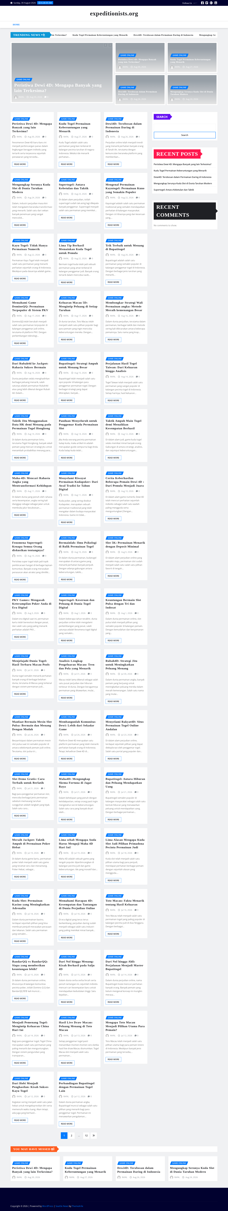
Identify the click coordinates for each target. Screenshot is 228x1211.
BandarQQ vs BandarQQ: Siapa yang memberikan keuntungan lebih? (30, 965)
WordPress (47, 1206)
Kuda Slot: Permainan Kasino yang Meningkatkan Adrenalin (31, 904)
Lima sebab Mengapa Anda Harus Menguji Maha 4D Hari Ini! (77, 843)
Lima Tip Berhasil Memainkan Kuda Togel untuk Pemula (75, 249)
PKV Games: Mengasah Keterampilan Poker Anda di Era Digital (31, 603)
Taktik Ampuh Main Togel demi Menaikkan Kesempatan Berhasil (123, 424)
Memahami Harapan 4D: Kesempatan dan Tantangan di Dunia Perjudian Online (78, 904)
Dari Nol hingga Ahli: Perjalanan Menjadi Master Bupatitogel (124, 965)
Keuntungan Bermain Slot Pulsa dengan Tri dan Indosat (123, 603)
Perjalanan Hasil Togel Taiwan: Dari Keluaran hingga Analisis (121, 367)
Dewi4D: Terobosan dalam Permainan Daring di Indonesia (124, 127)
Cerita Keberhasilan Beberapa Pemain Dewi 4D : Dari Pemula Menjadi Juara (125, 481)
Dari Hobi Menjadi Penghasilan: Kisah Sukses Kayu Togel (30, 1087)
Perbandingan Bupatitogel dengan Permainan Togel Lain (76, 1087)
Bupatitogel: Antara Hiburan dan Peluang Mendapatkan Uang (125, 782)
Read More (20, 164)
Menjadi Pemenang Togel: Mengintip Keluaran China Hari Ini (30, 1026)
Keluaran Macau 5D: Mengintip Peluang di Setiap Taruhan (78, 306)
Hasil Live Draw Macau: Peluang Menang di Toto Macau (76, 1026)
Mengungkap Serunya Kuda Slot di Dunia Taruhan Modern (31, 188)
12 (86, 1135)
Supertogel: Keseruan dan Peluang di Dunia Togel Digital (76, 603)
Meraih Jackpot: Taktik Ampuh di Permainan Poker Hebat (31, 843)
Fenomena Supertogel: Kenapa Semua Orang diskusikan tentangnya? (28, 546)
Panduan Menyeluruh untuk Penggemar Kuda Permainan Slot (78, 424)
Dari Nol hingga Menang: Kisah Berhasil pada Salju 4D (77, 965)
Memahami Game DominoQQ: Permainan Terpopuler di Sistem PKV (30, 306)
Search (162, 117)
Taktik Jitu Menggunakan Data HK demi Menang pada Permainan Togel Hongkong (31, 424)
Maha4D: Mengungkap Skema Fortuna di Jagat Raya (75, 782)
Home (16, 25)
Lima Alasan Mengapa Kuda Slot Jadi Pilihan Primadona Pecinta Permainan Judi (125, 843)
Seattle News (62, 1206)
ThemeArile (77, 1206)
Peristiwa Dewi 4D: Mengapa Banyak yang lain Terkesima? (32, 127)
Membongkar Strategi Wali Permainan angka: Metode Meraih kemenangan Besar (124, 306)
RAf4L (22, 97)
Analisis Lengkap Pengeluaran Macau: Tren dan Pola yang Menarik (76, 664)
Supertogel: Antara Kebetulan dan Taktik (174, 189)
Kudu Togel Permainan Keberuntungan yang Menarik (74, 127)
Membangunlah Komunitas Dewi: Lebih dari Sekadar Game (77, 725)
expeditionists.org (114, 13)
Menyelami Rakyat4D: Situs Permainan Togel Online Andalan (125, 725)
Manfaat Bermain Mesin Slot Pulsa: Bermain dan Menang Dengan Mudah (32, 725)
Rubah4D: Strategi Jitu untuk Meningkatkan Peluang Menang (121, 664)
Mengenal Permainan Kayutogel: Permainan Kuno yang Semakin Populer (125, 188)
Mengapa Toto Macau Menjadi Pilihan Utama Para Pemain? (125, 1026)
